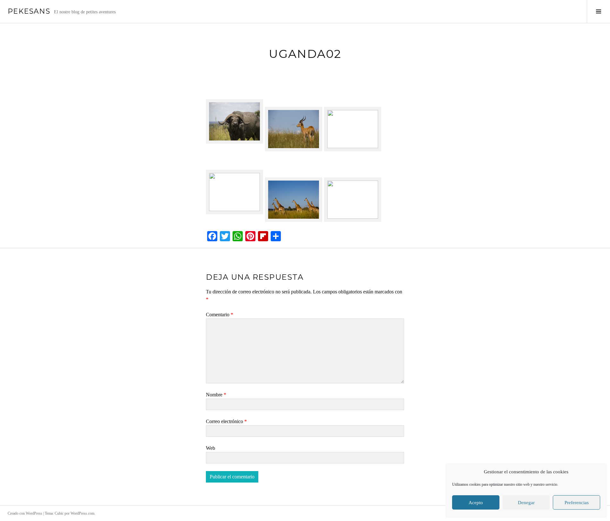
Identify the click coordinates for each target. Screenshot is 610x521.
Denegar (526, 502)
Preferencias (577, 502)
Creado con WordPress (25, 513)
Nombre (216, 394)
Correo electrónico (226, 421)
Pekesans (29, 11)
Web (210, 448)
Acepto (476, 502)
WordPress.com (82, 513)
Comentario (219, 314)
